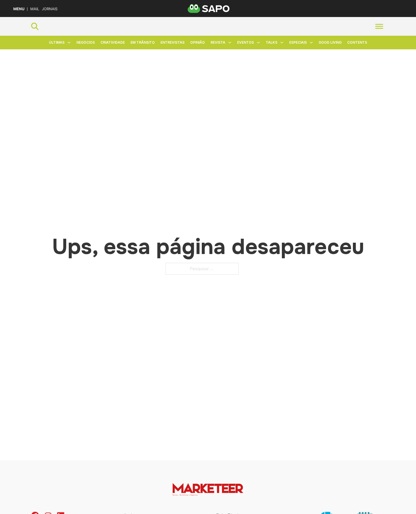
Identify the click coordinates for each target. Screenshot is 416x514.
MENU (18, 9)
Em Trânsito (142, 42)
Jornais (49, 9)
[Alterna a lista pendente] (69, 42)
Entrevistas (172, 42)
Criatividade (112, 42)
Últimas (57, 42)
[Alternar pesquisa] (34, 26)
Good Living (330, 42)
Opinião (197, 42)
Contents (357, 42)
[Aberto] (379, 26)
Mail (34, 9)
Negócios (85, 42)
